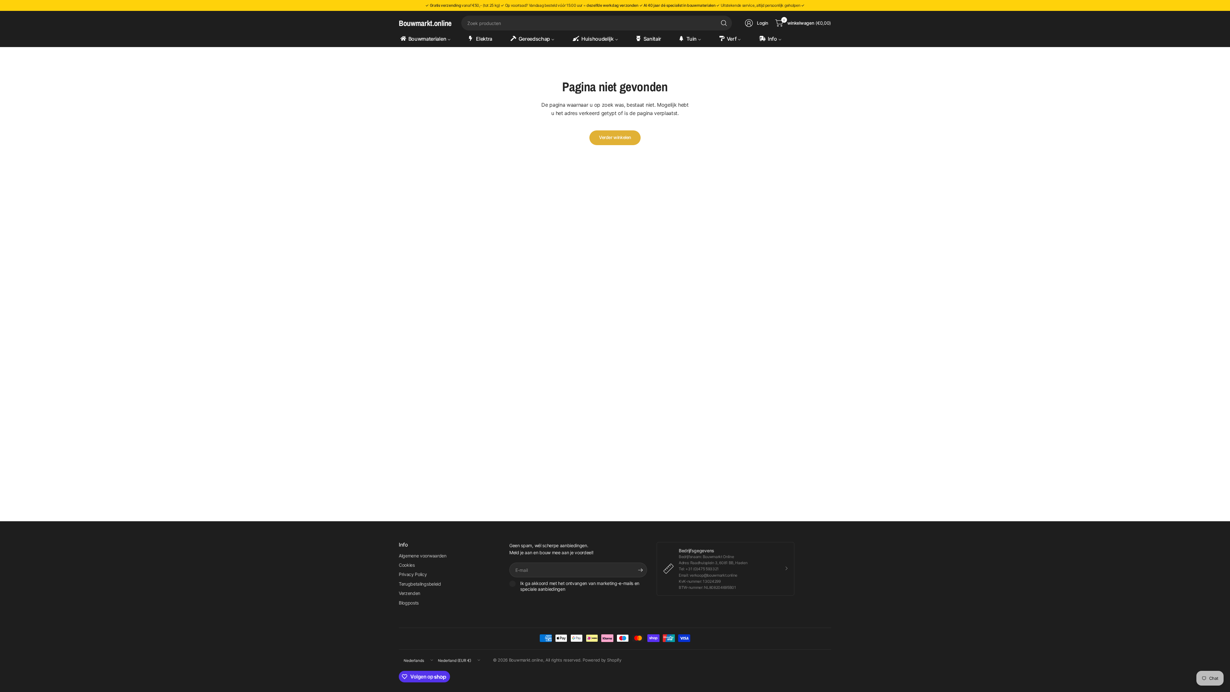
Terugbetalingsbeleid (420, 584)
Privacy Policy (413, 574)
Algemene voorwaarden (423, 555)
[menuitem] (428, 38)
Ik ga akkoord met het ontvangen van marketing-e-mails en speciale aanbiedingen (579, 586)
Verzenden (409, 593)
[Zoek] (724, 23)
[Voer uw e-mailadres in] (640, 570)
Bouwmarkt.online (425, 23)
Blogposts (409, 603)
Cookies (407, 565)
